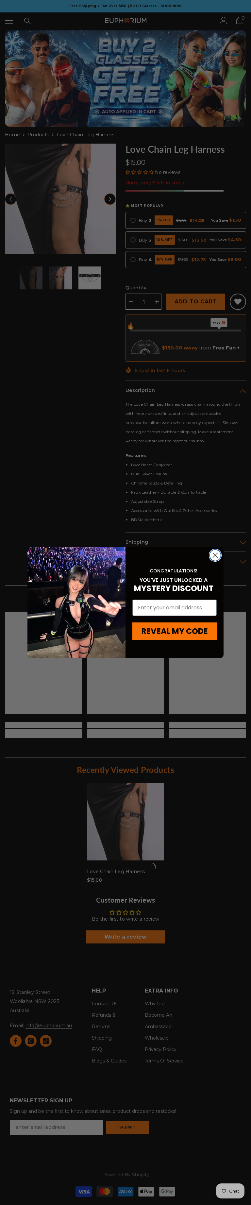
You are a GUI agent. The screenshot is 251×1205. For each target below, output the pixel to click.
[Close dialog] (215, 555)
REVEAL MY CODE (175, 631)
